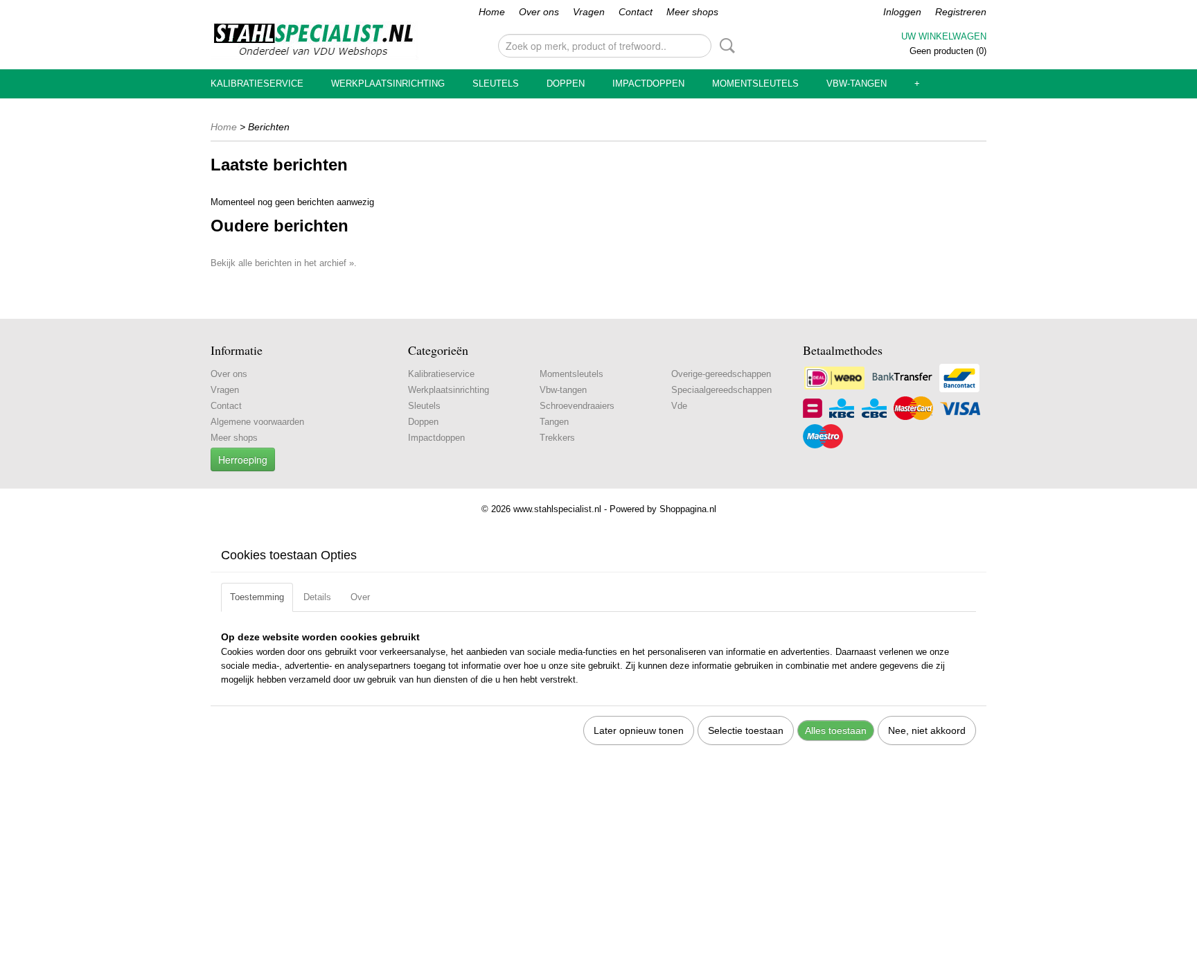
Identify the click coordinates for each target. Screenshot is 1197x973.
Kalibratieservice (257, 83)
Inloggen (902, 11)
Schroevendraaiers (577, 406)
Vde (679, 406)
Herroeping (242, 459)
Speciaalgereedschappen (721, 390)
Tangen (554, 422)
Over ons (539, 11)
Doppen (566, 83)
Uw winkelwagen (943, 36)
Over (360, 597)
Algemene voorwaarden (257, 422)
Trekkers (557, 437)
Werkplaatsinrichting (388, 83)
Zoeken (724, 45)
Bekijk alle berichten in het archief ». (284, 263)
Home (492, 11)
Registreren (960, 11)
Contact (636, 11)
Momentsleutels (755, 83)
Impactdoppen (648, 83)
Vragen (589, 11)
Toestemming (257, 597)
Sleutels (495, 83)
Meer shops (692, 11)
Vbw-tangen (856, 83)
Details (317, 597)
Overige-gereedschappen (721, 374)
